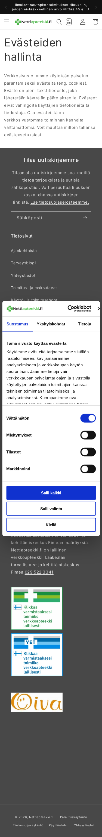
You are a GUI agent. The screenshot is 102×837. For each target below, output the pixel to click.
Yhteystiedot (23, 275)
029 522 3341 (39, 572)
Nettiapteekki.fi (41, 817)
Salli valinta (51, 508)
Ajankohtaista (24, 250)
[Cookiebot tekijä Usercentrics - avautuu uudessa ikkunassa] (68, 308)
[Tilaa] (85, 217)
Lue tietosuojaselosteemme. (59, 202)
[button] (7, 22)
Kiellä (51, 524)
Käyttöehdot (59, 825)
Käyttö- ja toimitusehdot (34, 300)
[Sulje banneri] (99, 309)
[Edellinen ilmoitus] (6, 7)
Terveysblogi (23, 262)
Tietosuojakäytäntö (28, 825)
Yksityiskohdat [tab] (51, 323)
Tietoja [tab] (84, 323)
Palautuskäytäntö (73, 817)
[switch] (88, 435)
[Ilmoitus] (96, 7)
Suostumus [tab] (18, 323)
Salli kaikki (51, 492)
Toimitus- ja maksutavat (34, 287)
